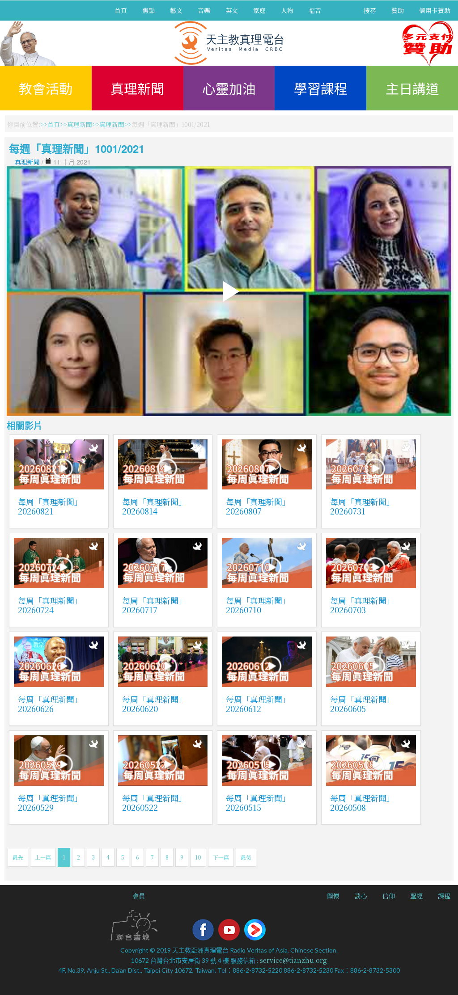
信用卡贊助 (434, 10)
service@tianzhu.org (293, 960)
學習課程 (321, 88)
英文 (231, 10)
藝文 (176, 10)
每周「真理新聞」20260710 (258, 605)
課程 (444, 895)
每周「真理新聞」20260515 (258, 802)
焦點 (148, 10)
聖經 (416, 895)
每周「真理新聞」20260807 (258, 506)
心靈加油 (229, 88)
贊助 (397, 10)
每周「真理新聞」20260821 (50, 506)
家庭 (259, 10)
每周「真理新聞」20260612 (258, 703)
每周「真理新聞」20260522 (154, 802)
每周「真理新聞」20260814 (154, 506)
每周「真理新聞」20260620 (154, 703)
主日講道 (412, 88)
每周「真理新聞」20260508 (362, 802)
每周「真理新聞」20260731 (362, 506)
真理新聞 (137, 88)
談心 (361, 895)
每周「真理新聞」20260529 (50, 802)
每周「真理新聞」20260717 (154, 605)
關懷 (333, 895)
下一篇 (221, 857)
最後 (246, 857)
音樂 (204, 10)
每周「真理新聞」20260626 (50, 703)
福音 (315, 10)
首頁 (120, 10)
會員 (138, 895)
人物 (287, 10)
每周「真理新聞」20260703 (362, 605)
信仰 (388, 895)
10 (198, 857)
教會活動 (45, 88)
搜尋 (370, 10)
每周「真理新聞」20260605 (362, 703)
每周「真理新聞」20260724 (50, 605)
